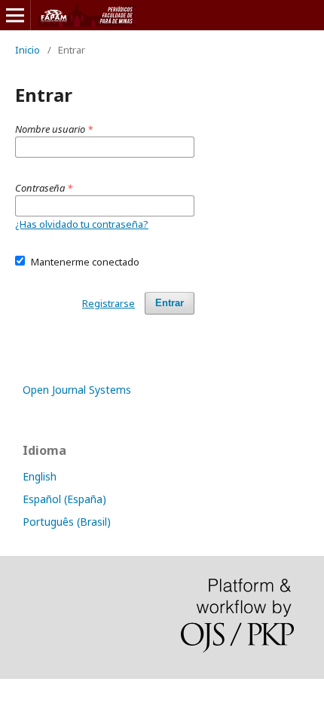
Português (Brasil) (67, 521)
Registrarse (108, 303)
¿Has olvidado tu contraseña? (81, 224)
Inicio (27, 50)
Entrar (169, 303)
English (40, 476)
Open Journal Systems (77, 389)
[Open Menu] (15, 15)
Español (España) (64, 499)
